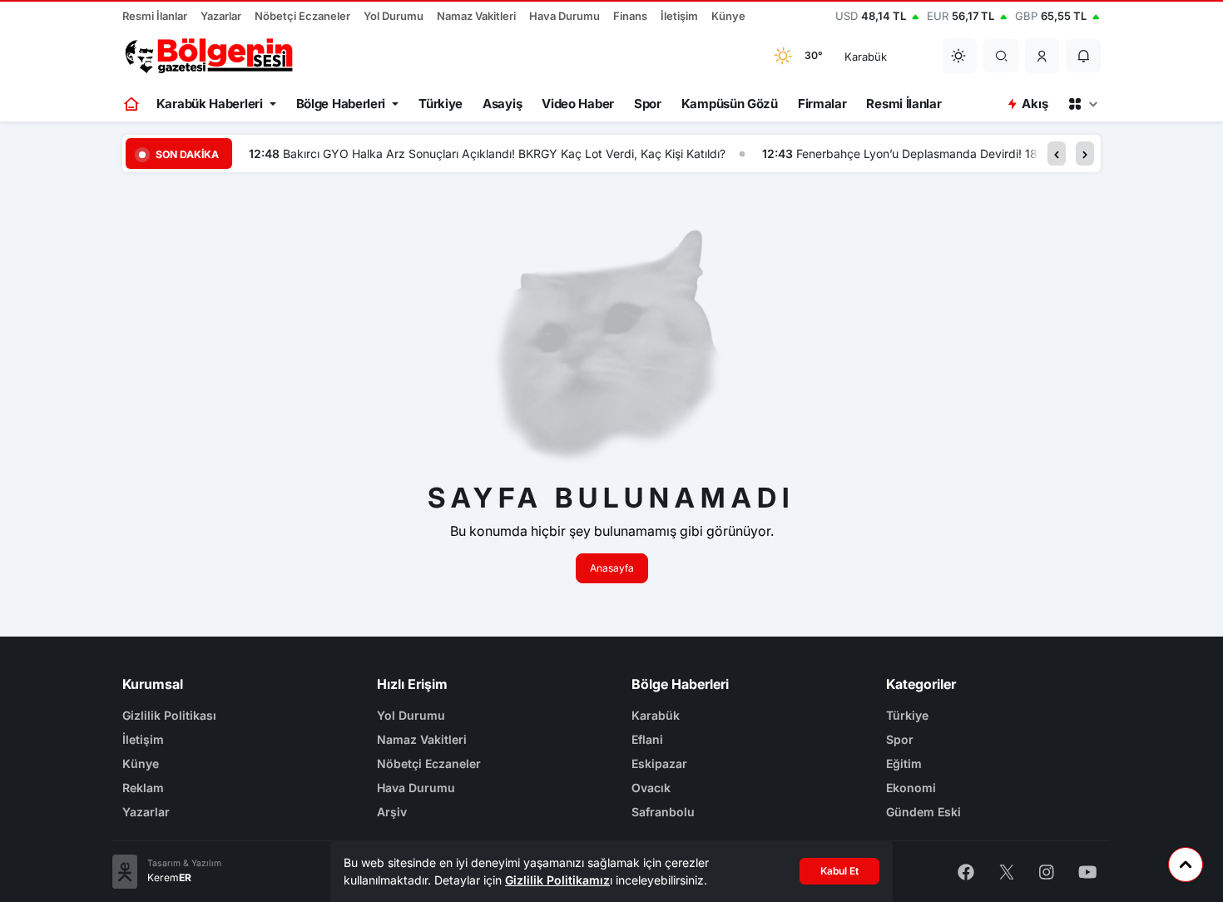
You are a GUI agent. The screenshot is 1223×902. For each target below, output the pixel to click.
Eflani (647, 739)
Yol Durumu (393, 15)
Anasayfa (612, 568)
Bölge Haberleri (341, 104)
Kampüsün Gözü (729, 104)
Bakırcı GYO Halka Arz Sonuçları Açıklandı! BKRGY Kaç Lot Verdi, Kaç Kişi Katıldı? (504, 153)
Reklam (143, 788)
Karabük (655, 715)
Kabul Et (839, 871)
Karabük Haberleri (209, 104)
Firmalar (822, 104)
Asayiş (502, 104)
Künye (728, 15)
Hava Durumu (564, 15)
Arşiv (392, 812)
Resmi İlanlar (154, 15)
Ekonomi (911, 788)
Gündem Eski (923, 812)
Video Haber (578, 104)
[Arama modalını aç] (1001, 55)
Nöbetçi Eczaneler (302, 15)
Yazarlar (221, 15)
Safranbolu (663, 812)
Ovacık (651, 788)
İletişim (679, 15)
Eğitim (904, 763)
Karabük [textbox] (865, 56)
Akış (1034, 104)
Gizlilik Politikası (169, 715)
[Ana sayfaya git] (132, 104)
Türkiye (440, 104)
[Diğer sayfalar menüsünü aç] (1082, 104)
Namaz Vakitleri (476, 15)
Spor (647, 104)
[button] (1042, 55)
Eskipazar (659, 763)
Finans (630, 15)
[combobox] (883, 55)
